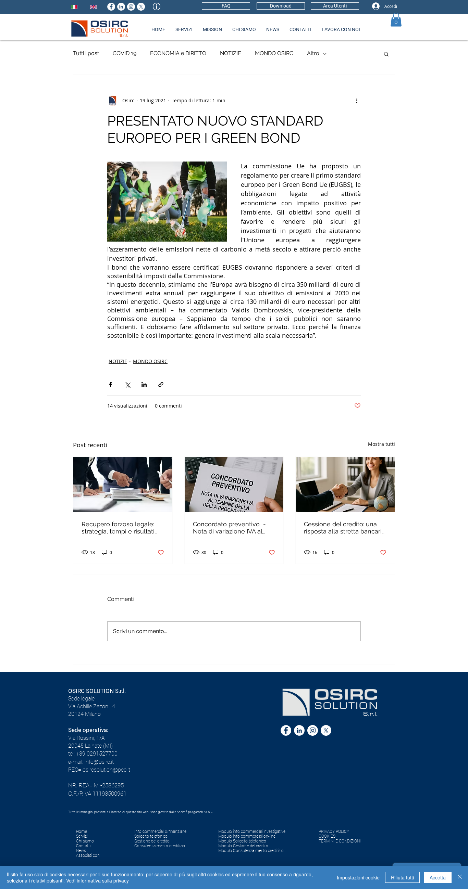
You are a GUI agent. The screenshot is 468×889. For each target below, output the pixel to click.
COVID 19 (124, 53)
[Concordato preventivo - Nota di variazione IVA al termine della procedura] (234, 484)
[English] (94, 7)
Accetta (438, 877)
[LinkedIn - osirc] (121, 7)
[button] (396, 20)
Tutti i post (86, 53)
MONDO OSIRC (274, 53)
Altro (313, 53)
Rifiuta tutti (402, 877)
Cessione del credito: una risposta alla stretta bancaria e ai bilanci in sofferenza (344, 527)
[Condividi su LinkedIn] (144, 384)
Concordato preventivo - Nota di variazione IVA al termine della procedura (229, 527)
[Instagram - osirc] (131, 7)
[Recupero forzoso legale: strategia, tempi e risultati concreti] (122, 484)
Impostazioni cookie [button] (358, 877)
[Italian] (75, 7)
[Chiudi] (460, 877)
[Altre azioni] (357, 100)
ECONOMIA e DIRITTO (178, 53)
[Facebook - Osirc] (111, 7)
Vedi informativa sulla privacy (97, 880)
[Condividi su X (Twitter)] (127, 384)
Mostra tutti (381, 444)
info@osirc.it (99, 762)
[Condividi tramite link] (161, 384)
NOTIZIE (230, 53)
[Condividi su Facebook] (110, 384)
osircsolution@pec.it (106, 769)
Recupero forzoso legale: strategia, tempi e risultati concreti (118, 527)
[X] (141, 7)
